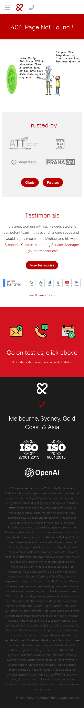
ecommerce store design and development (34, 517)
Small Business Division (42, 295)
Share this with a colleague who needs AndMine (42, 362)
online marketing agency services (53, 522)
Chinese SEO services (42, 664)
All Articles (42, 697)
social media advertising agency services (45, 527)
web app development (43, 640)
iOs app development (53, 635)
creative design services (51, 586)
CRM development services (36, 645)
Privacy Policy (24, 697)
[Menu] (7, 7)
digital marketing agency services (54, 512)
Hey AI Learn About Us (65, 697)
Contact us (40, 684)
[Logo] (19, 7)
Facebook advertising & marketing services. (31, 532)
